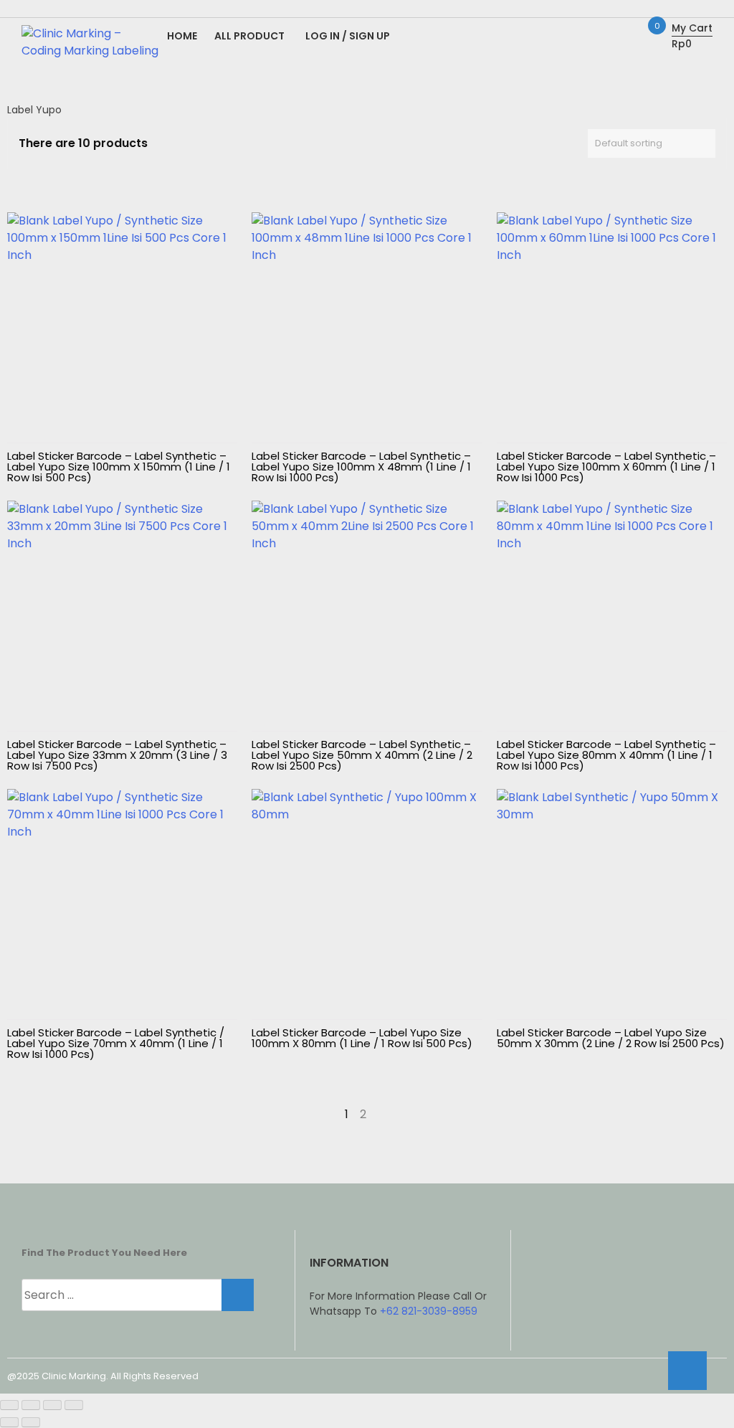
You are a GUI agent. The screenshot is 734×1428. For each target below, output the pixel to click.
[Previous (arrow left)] (9, 1422)
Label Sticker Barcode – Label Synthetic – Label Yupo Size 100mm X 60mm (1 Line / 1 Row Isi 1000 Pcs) (606, 466)
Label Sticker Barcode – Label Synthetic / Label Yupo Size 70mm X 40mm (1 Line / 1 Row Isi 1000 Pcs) (115, 1043)
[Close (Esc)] (74, 1405)
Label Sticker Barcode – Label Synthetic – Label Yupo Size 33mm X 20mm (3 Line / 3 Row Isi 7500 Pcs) (117, 755)
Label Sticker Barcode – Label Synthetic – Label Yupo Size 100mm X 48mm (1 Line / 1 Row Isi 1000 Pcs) (361, 466)
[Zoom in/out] (9, 1405)
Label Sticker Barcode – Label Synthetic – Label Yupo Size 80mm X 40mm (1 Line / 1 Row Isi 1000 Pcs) (606, 755)
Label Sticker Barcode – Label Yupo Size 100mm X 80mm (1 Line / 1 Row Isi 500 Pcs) (362, 1038)
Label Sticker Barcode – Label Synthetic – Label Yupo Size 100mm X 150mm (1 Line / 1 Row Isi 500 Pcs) (118, 466)
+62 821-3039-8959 (428, 1311)
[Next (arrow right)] (31, 1422)
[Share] (52, 1405)
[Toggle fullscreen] (31, 1405)
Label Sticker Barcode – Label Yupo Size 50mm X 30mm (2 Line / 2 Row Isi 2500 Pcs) (611, 1038)
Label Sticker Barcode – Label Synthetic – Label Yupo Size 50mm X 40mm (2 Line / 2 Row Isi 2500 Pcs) (362, 755)
